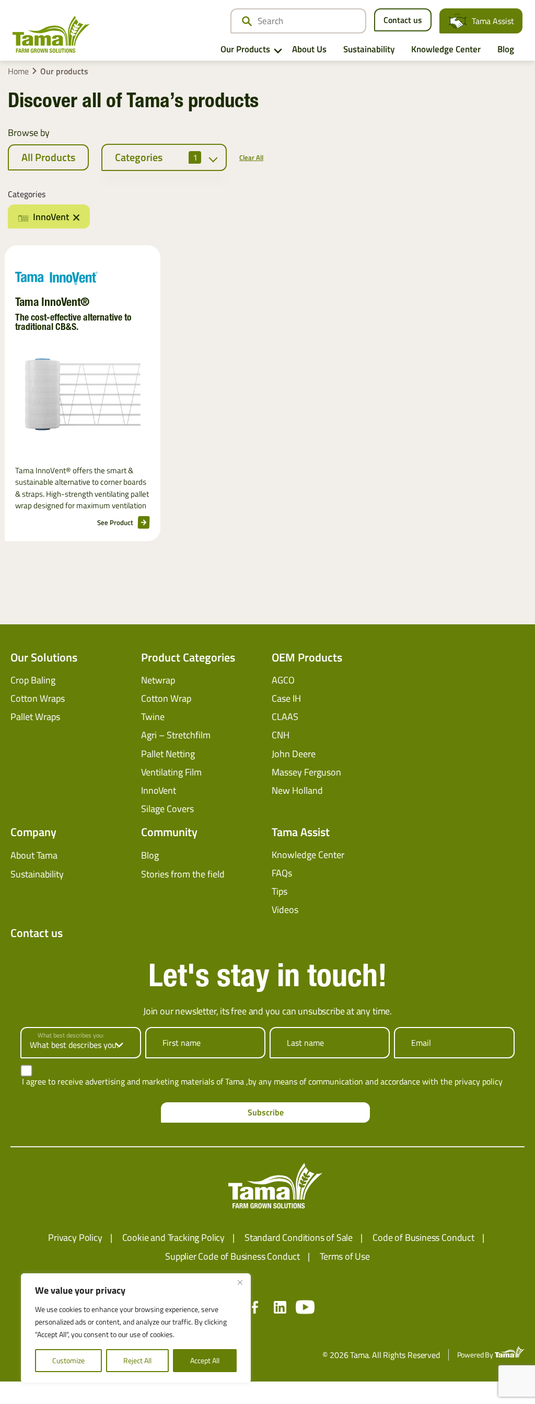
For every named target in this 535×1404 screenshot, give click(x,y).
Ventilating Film (171, 772)
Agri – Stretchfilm (176, 734)
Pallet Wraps (35, 716)
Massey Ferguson (306, 772)
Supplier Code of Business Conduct (232, 1256)
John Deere (294, 753)
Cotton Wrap (166, 698)
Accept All (204, 1360)
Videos (285, 909)
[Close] (240, 1282)
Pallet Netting (168, 753)
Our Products (245, 49)
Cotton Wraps (37, 698)
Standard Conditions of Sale (299, 1237)
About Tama (33, 855)
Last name (305, 1042)
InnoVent (158, 790)
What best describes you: (71, 1035)
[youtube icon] (305, 1307)
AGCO (283, 680)
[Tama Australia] (51, 34)
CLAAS (285, 716)
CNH (280, 734)
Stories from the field (183, 874)
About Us (309, 49)
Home (18, 71)
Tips (279, 891)
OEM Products (307, 657)
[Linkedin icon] (280, 1307)
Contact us (402, 20)
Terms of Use (345, 1256)
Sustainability (368, 49)
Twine (153, 716)
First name (181, 1042)
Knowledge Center (446, 49)
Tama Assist (493, 21)
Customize (68, 1360)
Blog (505, 49)
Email (421, 1042)
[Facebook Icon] (255, 1307)
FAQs (282, 873)
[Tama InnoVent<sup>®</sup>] (82, 394)
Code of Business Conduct (423, 1237)
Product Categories (188, 657)
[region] (136, 1328)
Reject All (137, 1360)
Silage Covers (167, 808)
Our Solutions (43, 657)
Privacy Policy (75, 1237)
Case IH (286, 698)
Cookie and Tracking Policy (173, 1237)
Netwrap (158, 680)
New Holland (297, 790)
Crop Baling (32, 680)
